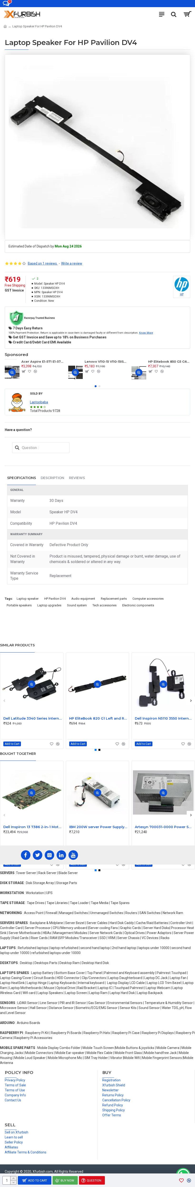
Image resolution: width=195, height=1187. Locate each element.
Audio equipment (83, 598)
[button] (96, 386)
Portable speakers (19, 605)
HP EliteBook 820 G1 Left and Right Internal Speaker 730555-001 (98, 718)
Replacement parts (114, 598)
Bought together (18, 754)
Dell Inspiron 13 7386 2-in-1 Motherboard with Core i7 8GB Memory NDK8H (32, 827)
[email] (17, 447)
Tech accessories (105, 605)
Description (52, 478)
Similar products (17, 645)
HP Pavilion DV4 (55, 598)
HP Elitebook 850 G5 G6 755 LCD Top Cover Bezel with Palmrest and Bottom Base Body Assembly (169, 361)
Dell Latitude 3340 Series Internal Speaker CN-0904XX (32, 718)
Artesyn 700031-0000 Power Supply (164, 827)
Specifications (21, 478)
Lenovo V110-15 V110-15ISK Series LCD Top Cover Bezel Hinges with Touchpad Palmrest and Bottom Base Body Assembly (106, 361)
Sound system (77, 605)
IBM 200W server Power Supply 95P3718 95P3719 (98, 827)
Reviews (77, 478)
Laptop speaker (28, 598)
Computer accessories (148, 598)
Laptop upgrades (49, 605)
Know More (146, 332)
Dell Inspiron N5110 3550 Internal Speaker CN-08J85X (164, 718)
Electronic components (138, 605)
